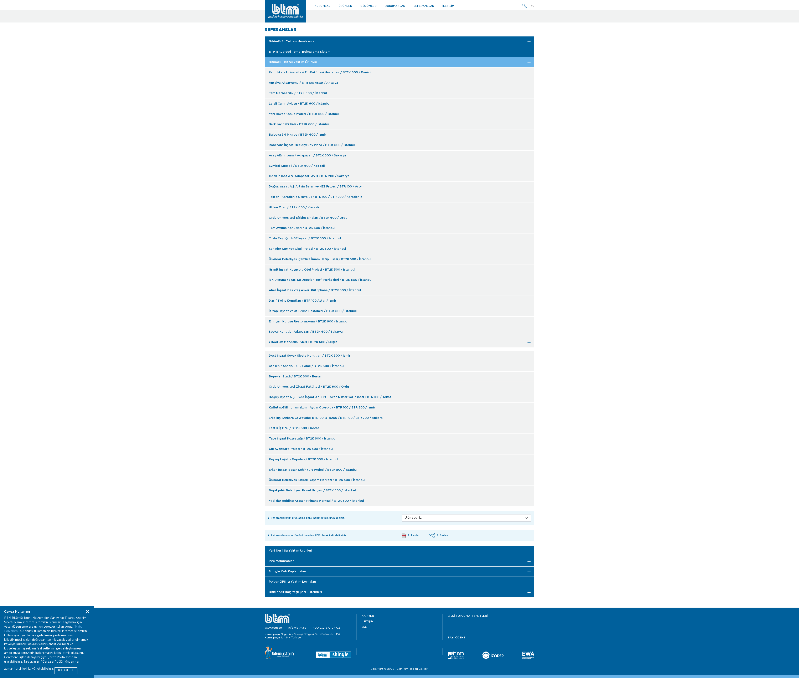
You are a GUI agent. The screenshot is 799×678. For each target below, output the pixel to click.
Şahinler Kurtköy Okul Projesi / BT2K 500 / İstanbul (307, 248)
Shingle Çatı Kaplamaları (287, 571)
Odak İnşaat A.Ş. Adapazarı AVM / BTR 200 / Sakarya (309, 176)
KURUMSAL (322, 6)
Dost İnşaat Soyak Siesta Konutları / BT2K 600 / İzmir (309, 355)
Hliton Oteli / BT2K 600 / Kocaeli (294, 207)
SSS (364, 627)
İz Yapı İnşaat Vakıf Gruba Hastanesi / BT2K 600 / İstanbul (313, 311)
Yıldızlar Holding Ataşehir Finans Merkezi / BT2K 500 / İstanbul (316, 500)
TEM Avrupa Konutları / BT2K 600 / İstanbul (302, 228)
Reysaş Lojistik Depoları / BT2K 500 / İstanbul (303, 459)
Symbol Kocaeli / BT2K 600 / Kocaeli (297, 166)
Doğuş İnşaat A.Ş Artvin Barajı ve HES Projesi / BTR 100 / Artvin (316, 186)
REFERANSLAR (423, 6)
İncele (415, 535)
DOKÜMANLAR (395, 6)
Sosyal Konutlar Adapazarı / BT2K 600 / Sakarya (306, 331)
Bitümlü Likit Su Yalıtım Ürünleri (293, 62)
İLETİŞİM (448, 6)
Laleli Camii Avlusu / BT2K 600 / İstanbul (299, 103)
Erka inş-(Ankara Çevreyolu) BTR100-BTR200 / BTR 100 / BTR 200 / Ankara (326, 418)
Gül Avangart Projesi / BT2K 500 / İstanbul (301, 449)
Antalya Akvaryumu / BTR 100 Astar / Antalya (303, 82)
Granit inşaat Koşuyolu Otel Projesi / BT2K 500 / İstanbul (312, 269)
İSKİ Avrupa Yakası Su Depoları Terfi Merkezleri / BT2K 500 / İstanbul (320, 279)
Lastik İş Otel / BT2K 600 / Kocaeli (295, 428)
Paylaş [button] (444, 535)
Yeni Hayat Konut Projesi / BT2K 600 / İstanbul (304, 114)
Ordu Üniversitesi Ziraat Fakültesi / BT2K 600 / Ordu (309, 386)
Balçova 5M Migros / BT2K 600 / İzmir (297, 134)
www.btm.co (273, 628)
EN (532, 6)
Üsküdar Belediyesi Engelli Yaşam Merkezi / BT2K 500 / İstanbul (317, 480)
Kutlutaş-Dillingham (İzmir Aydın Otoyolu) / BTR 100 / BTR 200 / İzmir (322, 407)
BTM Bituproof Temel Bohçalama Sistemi (300, 51)
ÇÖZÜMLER (368, 6)
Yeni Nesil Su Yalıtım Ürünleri (290, 550)
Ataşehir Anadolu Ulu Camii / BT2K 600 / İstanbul (306, 366)
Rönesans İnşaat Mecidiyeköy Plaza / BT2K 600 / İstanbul (312, 145)
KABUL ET (66, 670)
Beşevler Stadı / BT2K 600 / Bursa (295, 376)
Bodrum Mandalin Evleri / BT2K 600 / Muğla (304, 342)
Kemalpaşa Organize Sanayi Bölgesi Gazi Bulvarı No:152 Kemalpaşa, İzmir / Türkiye (302, 636)
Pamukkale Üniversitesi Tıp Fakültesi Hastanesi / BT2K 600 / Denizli (320, 72)
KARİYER (368, 616)
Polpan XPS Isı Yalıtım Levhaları (292, 581)
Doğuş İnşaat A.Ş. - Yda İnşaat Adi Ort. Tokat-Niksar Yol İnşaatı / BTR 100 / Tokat (330, 397)
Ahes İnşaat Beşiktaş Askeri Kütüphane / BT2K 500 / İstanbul (315, 290)
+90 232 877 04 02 (326, 628)
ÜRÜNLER (345, 6)
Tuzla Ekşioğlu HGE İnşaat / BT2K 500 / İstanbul (305, 238)
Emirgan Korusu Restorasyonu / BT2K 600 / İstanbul (308, 321)
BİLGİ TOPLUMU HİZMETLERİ (468, 616)
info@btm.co (297, 628)
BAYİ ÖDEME (456, 637)
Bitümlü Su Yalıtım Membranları (292, 41)
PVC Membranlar (281, 561)
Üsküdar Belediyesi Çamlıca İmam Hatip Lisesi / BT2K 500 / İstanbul (320, 259)
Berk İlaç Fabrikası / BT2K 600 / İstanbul (299, 124)
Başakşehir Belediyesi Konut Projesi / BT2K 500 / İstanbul (312, 490)
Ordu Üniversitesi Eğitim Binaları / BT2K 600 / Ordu (308, 217)
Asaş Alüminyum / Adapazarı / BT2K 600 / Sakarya (307, 155)
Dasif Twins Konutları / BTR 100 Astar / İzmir (302, 300)
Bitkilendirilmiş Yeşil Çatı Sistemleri (295, 592)
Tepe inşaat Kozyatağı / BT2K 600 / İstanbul (302, 438)
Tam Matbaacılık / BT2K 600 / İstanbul (298, 93)
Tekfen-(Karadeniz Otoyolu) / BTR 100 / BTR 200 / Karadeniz (315, 197)
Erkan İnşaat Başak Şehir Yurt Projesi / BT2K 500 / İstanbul (313, 469)
